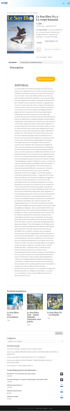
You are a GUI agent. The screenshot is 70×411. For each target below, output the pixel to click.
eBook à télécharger (45, 79)
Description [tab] (13, 62)
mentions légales (42, 408)
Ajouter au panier (52, 49)
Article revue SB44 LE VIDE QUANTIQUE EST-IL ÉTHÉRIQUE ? (26, 357)
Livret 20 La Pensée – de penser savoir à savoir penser (24, 349)
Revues (14, 13)
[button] (31, 18)
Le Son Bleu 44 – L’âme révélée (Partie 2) (20, 366)
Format (39, 43)
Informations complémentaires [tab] (31, 62)
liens (51, 408)
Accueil (9, 13)
